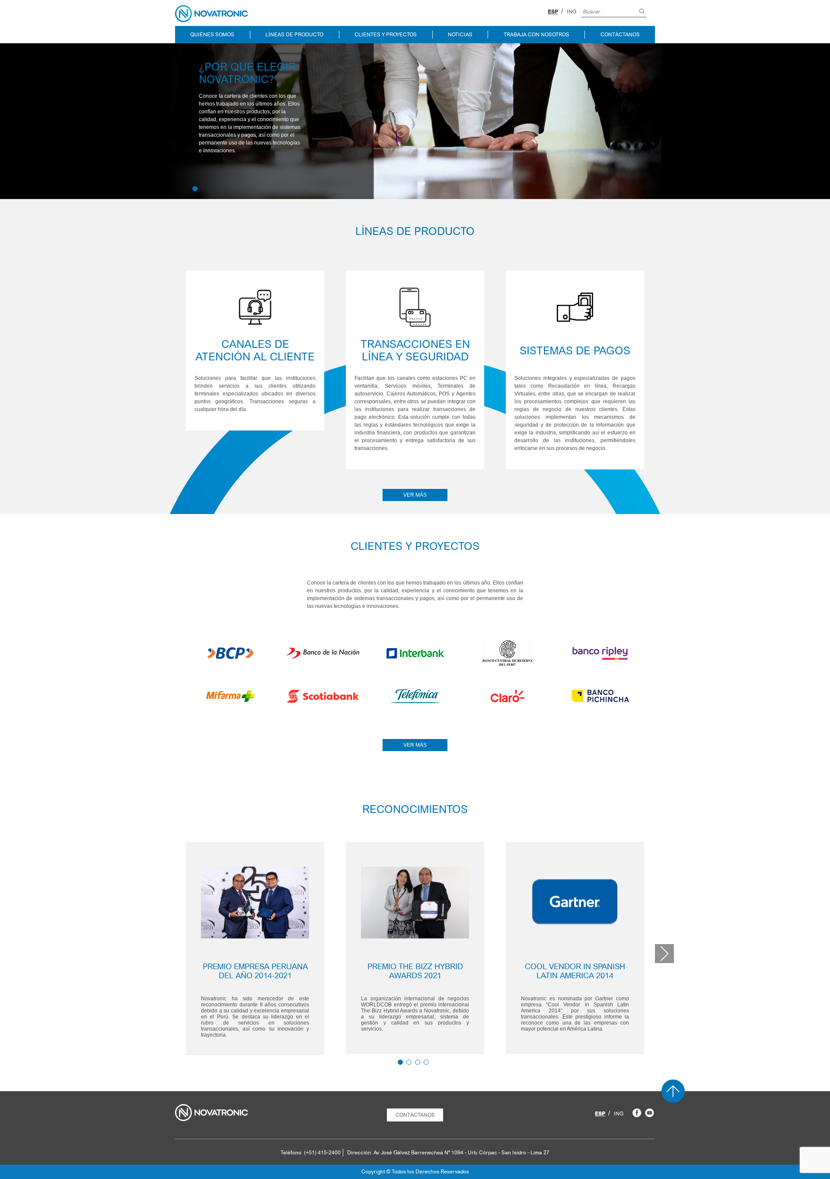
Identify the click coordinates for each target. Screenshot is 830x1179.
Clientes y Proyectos (385, 35)
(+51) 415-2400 (322, 1153)
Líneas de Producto (294, 35)
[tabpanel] (255, 948)
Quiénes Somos (212, 35)
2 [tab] (409, 1062)
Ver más (415, 495)
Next (664, 953)
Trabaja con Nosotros (536, 35)
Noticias (460, 35)
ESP (553, 12)
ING (571, 12)
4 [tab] (426, 1062)
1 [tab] (195, 188)
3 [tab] (417, 1062)
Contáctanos (620, 35)
